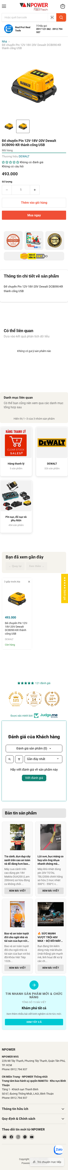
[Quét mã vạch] (52, 17)
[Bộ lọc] (19, 759)
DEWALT (24, 156)
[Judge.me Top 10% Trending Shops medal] (53, 698)
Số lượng (7, 181)
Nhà (4, 41)
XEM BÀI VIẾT (17, 890)
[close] (29, 582)
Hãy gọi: (41, 25)
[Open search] (10, 759)
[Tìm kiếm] (61, 17)
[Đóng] (12, 1124)
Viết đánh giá (34, 778)
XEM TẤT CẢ (34, 1022)
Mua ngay (34, 215)
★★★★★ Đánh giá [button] (64, 588)
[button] (8, 126)
